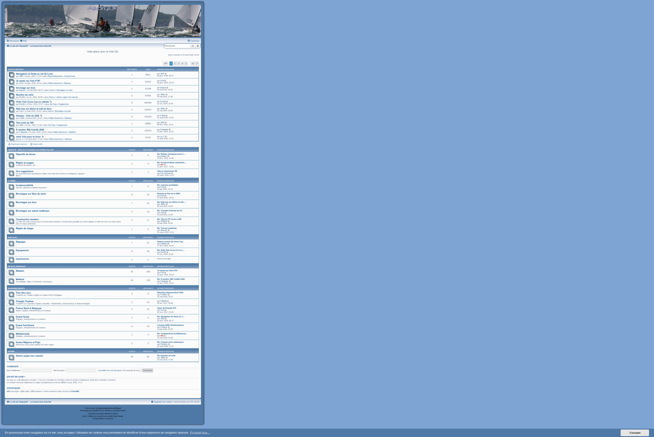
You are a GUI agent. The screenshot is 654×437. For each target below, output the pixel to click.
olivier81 (163, 230)
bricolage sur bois (25, 88)
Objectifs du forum (26, 154)
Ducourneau (165, 173)
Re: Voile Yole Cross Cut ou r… (171, 250)
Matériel (72, 132)
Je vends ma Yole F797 (28, 81)
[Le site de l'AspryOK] (102, 8)
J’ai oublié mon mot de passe (110, 370)
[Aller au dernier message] (166, 74)
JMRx (162, 95)
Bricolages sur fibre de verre (31, 194)
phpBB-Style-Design (115, 416)
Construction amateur (27, 219)
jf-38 (162, 196)
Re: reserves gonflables (167, 185)
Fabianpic (23, 132)
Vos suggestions (24, 171)
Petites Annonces (55, 83)
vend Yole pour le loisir (28, 136)
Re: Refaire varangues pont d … (171, 154)
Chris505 (75, 391)
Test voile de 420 (25, 122)
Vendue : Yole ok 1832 (27, 115)
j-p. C (21, 139)
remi (162, 213)
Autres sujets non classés (67, 97)
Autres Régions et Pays (28, 342)
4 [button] (182, 63)
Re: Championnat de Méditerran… (172, 334)
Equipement (64, 104)
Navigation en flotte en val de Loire (34, 74)
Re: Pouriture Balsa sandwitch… (171, 163)
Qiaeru (115, 414)
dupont (22, 90)
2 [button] (174, 63)
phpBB (95, 410)
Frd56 (21, 118)
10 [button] (193, 63)
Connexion (12, 366)
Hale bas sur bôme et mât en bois (33, 109)
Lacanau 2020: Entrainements (170, 325)
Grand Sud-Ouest (25, 325)
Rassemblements (55, 76)
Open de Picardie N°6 (166, 308)
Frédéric (163, 295)
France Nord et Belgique (28, 308)
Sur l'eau (53, 104)
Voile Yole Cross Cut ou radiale (32, 102)
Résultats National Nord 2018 (170, 293)
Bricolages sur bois (65, 90)
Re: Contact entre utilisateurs (170, 342)
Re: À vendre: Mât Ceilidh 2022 (171, 279)
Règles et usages (25, 163)
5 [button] (186, 63)
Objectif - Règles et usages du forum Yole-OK (31, 150)
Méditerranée (22, 334)
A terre (52, 90)
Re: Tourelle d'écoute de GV (169, 211)
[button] (165, 64)
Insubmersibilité (24, 185)
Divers (51, 97)
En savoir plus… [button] (200, 432)
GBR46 (163, 301)
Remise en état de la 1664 (168, 194)
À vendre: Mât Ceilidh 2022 (30, 129)
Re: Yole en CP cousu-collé (169, 219)
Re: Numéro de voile (166, 356)
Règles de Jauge (24, 228)
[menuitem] (23, 41)
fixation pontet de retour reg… (170, 242)
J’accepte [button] (635, 432)
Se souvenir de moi (131, 370)
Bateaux (67, 83)
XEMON (163, 221)
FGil (21, 83)
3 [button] (178, 63)
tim (161, 165)
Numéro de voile (24, 95)
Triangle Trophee (25, 301)
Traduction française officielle (99, 414)
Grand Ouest (69, 76)
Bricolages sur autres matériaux (32, 211)
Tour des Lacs (23, 293)
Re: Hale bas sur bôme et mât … (171, 202)
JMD (21, 76)
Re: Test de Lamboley (167, 228)
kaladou (163, 156)
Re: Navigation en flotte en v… (171, 317)
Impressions (22, 259)
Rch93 (22, 97)
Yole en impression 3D (167, 171)
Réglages (21, 242)
